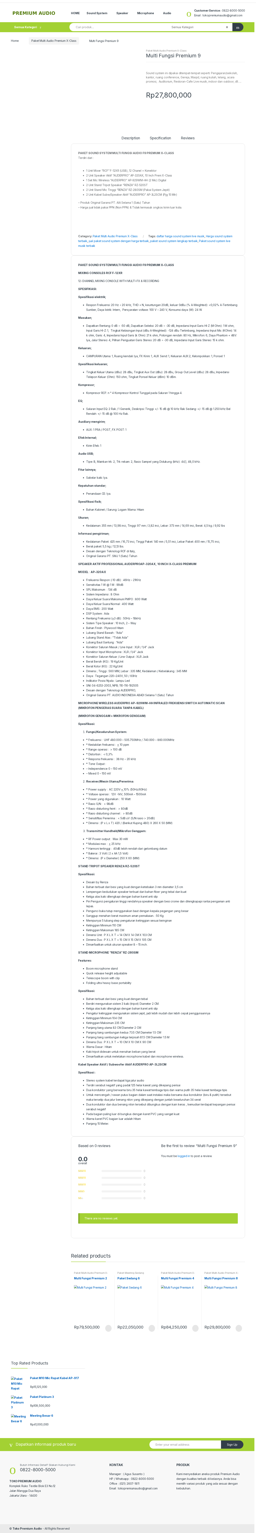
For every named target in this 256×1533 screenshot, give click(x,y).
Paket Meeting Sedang (130, 1272)
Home (15, 40)
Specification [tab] (160, 138)
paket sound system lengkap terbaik (173, 241)
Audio (167, 13)
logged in (184, 1156)
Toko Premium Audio (27, 1528)
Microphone (145, 13)
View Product (108, 1328)
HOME (75, 13)
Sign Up (232, 1444)
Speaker (122, 13)
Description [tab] (130, 138)
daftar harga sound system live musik (180, 236)
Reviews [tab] (188, 138)
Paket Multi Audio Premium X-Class (53, 40)
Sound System (97, 13)
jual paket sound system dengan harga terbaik (119, 241)
